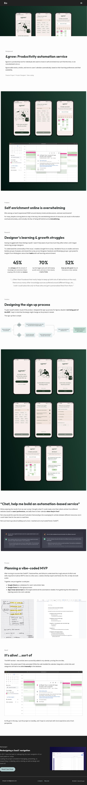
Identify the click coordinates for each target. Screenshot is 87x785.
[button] (81, 3)
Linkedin (40, 781)
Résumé (46, 781)
